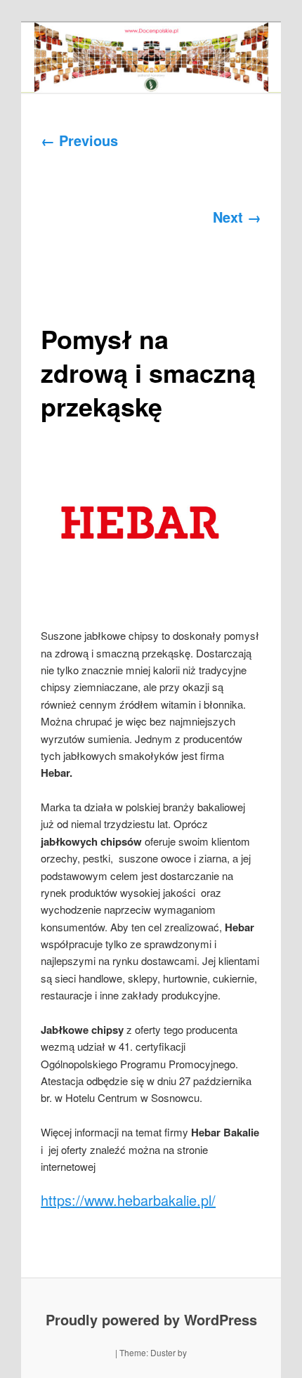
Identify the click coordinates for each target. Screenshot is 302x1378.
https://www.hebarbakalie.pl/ (128, 1200)
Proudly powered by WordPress (151, 1319)
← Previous (79, 140)
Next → (237, 216)
